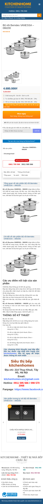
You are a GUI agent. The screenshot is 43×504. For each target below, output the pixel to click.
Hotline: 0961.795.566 (18, 11)
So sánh (16, 175)
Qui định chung (8, 482)
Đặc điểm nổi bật (9, 172)
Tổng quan (7, 175)
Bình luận (25, 175)
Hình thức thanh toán (31, 495)
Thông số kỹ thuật (23, 172)
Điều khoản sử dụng (9, 484)
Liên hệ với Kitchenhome (11, 486)
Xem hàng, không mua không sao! (21, 115)
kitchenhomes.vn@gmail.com (21, 379)
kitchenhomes (10, 353)
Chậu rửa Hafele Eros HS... (21, 430)
